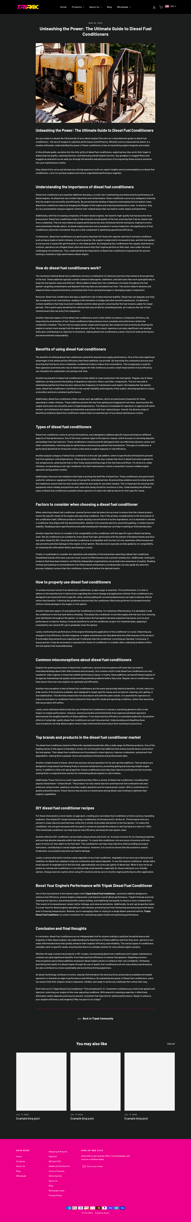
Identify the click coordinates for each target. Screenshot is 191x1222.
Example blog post (28, 1118)
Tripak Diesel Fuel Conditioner (68, 988)
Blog (109, 6)
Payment (53, 1156)
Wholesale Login (56, 1190)
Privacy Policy (55, 1195)
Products (77, 6)
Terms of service (56, 1171)
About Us (94, 6)
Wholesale (123, 6)
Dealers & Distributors (59, 1166)
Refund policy (55, 1176)
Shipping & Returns (58, 1151)
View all (171, 1043)
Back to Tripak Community (97, 1018)
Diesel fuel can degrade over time (138, 296)
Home (63, 6)
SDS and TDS (55, 1161)
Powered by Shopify (102, 1213)
